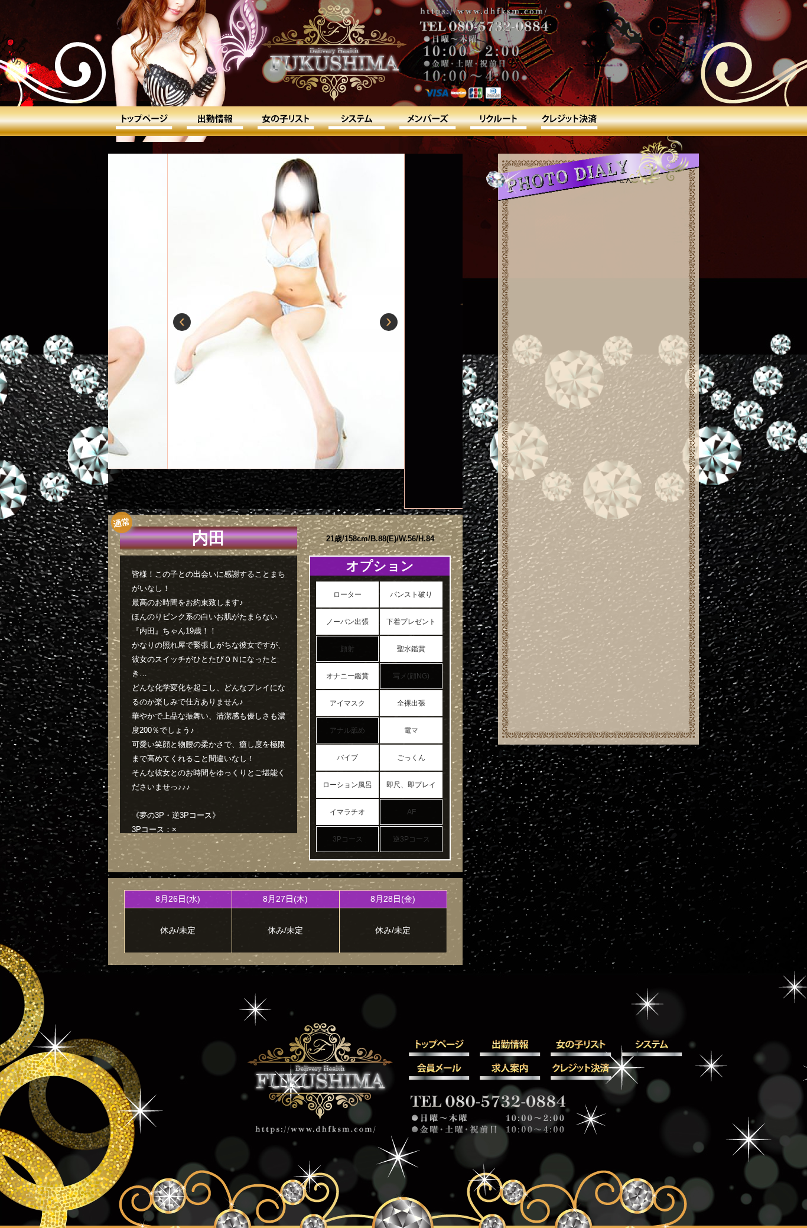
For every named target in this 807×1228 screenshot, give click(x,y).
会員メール (427, 121)
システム (356, 121)
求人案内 (498, 121)
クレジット (568, 121)
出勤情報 (214, 121)
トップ (143, 121)
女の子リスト (285, 121)
